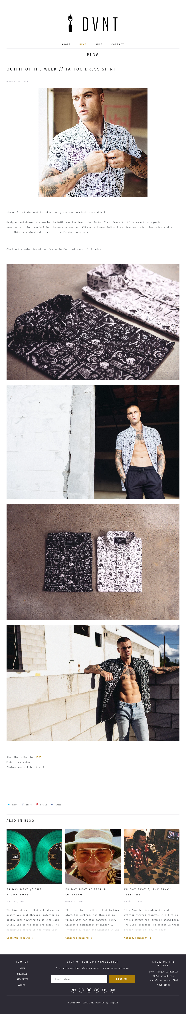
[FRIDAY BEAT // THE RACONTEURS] (34, 856)
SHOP (99, 44)
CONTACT (118, 44)
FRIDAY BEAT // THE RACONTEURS (24, 892)
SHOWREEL (22, 973)
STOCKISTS (22, 979)
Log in (163, 4)
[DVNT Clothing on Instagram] (112, 990)
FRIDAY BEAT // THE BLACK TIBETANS (148, 892)
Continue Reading (19, 937)
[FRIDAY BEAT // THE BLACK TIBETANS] (151, 856)
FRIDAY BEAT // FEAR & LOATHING (85, 892)
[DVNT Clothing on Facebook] (81, 990)
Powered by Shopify (107, 1002)
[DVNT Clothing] (93, 24)
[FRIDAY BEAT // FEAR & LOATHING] (93, 856)
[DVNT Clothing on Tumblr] (104, 990)
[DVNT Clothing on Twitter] (73, 990)
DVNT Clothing (84, 1002)
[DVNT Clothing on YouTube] (89, 990)
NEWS (83, 44)
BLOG (93, 54)
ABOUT (66, 44)
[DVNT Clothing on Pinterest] (96, 990)
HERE (38, 757)
